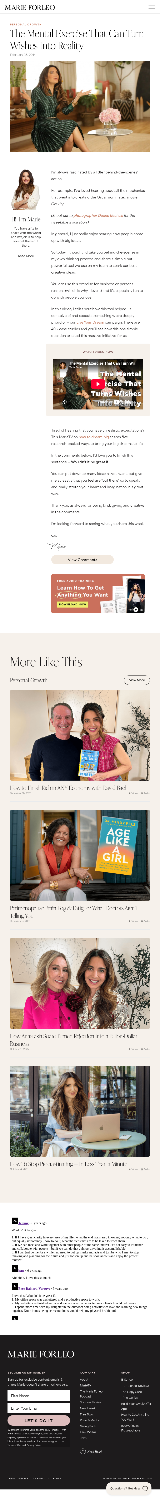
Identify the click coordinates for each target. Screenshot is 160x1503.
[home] (30, 7)
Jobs (83, 1438)
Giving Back (88, 1426)
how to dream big (94, 436)
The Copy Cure (131, 1391)
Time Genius (129, 1397)
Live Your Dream (90, 322)
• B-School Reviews (136, 1385)
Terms (11, 1478)
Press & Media (89, 1420)
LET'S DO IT (39, 1420)
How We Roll (88, 1432)
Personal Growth (26, 24)
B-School (127, 1379)
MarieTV (85, 1385)
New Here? (87, 1408)
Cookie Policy (41, 1478)
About (84, 1379)
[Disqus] (80, 1268)
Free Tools (87, 1414)
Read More (26, 255)
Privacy (23, 1478)
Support (58, 1478)
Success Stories (90, 1402)
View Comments (82, 559)
